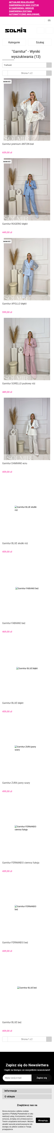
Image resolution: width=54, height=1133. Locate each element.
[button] (27, 1090)
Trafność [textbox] (8, 65)
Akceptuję (43, 1120)
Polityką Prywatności (19, 1114)
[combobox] (27, 65)
